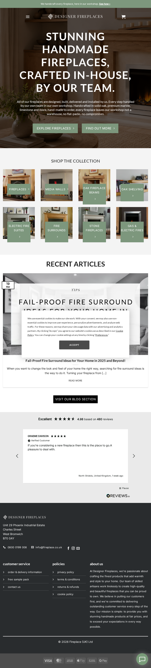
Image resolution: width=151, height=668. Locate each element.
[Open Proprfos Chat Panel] (142, 659)
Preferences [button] (101, 334)
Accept (74, 344)
